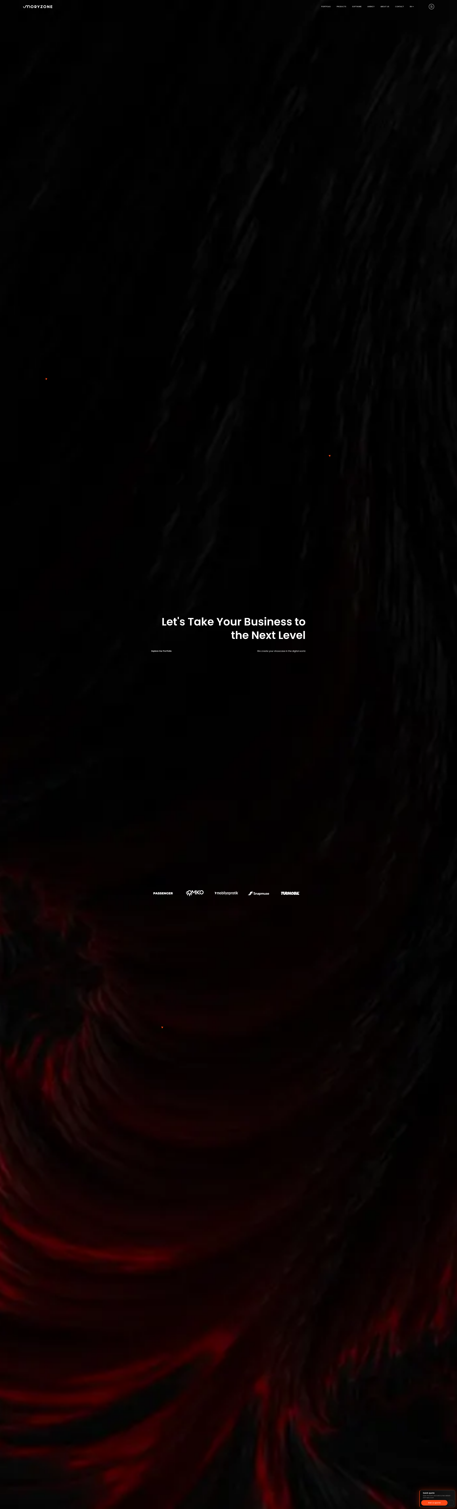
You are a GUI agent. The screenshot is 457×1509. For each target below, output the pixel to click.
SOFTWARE (356, 6)
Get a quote (434, 1503)
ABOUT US (384, 6)
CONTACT (399, 6)
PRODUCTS (341, 6)
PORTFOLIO (326, 6)
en (411, 6)
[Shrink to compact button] (451, 1503)
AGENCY (371, 6)
